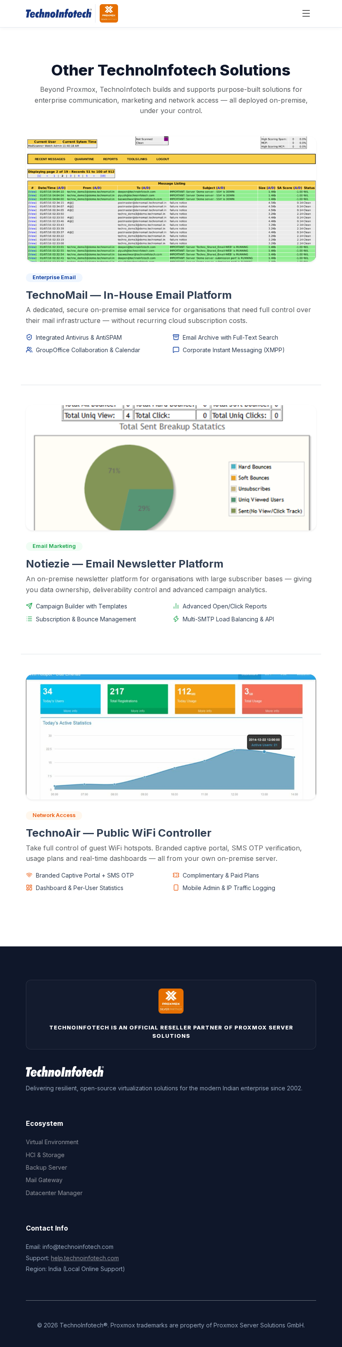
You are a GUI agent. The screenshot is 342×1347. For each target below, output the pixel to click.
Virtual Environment (52, 1141)
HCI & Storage (45, 1154)
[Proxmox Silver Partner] (109, 13)
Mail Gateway (44, 1179)
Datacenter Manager (54, 1192)
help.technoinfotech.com (85, 1257)
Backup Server (46, 1167)
